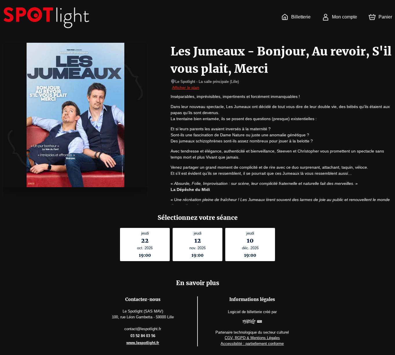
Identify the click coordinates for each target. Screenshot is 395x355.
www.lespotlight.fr (142, 343)
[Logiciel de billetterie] (252, 322)
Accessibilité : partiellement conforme (252, 343)
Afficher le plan (185, 87)
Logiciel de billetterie (245, 312)
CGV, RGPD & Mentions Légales (252, 338)
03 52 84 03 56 (142, 336)
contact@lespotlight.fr (142, 329)
